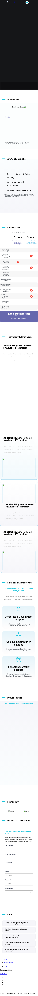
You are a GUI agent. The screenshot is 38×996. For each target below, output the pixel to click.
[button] (27, 2)
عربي (5, 959)
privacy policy (8, 962)
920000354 (3, 974)
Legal (5, 966)
